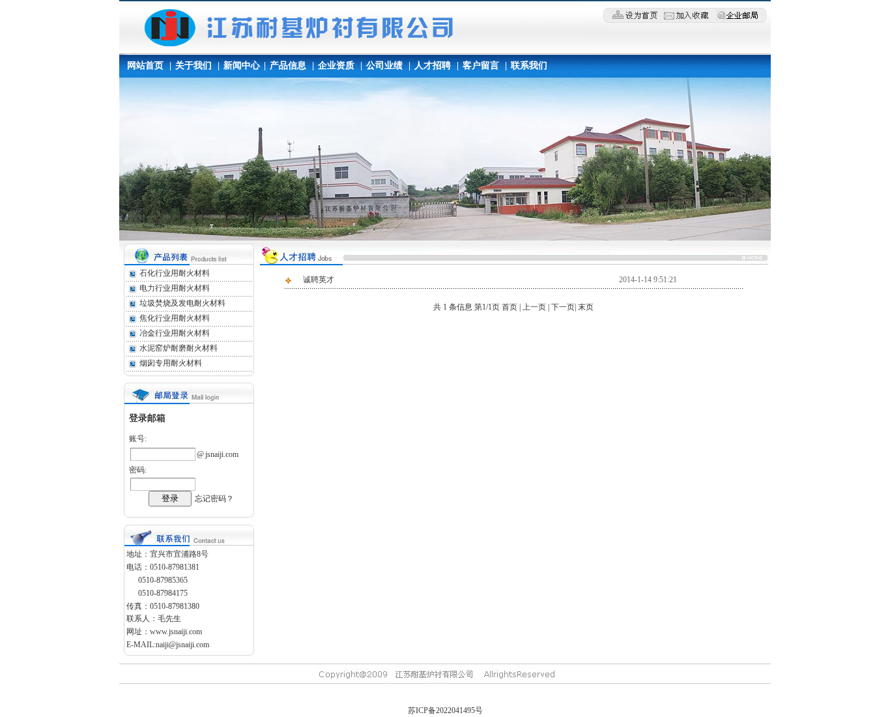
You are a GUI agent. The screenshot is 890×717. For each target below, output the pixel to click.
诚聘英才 (318, 279)
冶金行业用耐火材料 (174, 333)
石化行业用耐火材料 (174, 273)
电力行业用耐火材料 (174, 288)
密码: (138, 470)
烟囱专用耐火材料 (170, 363)
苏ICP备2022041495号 (445, 710)
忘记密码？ (214, 498)
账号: (138, 438)
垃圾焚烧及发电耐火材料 (182, 303)
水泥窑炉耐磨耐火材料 (178, 348)
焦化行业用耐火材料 (174, 318)
